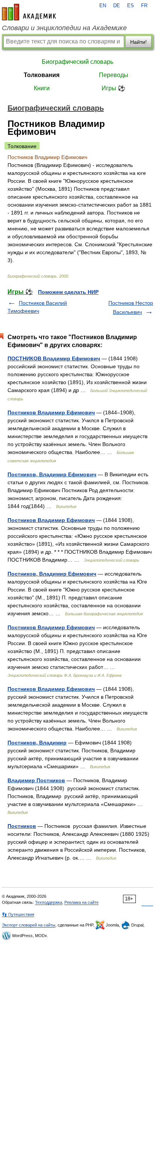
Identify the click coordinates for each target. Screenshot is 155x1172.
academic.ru (29, 12)
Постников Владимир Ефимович (51, 412)
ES (130, 5)
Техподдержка (48, 902)
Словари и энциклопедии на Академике (64, 28)
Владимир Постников (36, 780)
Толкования (41, 75)
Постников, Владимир (37, 743)
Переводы (113, 75)
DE (116, 5)
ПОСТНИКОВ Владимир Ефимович (54, 358)
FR (144, 5)
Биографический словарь (77, 62)
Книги (42, 88)
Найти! (138, 42)
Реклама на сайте (81, 902)
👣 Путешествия (18, 914)
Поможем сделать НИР (68, 292)
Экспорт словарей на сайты (28, 925)
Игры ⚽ (113, 88)
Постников (22, 826)
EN (102, 5)
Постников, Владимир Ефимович (52, 474)
